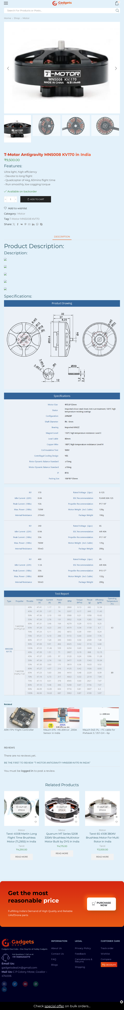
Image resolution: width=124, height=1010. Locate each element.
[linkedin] (33, 224)
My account (109, 964)
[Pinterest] (25, 224)
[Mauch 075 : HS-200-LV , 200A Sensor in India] (61, 717)
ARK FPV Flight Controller (19, 729)
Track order (107, 948)
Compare (106, 959)
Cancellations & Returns (83, 960)
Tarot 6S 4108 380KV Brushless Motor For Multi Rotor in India (102, 837)
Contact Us (57, 953)
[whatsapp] (37, 224)
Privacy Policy (83, 948)
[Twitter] (14, 224)
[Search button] (117, 10)
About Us (56, 948)
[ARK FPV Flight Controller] (22, 717)
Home (7, 18)
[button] (8, 68)
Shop (17, 18)
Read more (21, 857)
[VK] (22, 224)
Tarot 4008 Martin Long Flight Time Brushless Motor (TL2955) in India (21, 837)
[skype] (40, 224)
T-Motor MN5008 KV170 (25, 218)
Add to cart (37, 199)
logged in (27, 770)
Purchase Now (104, 904)
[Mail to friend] (29, 224)
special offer (54, 1006)
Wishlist (105, 953)
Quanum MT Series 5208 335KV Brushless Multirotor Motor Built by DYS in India (62, 837)
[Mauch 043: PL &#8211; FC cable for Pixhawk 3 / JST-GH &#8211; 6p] (101, 717)
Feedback (80, 953)
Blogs (54, 964)
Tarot (22, 846)
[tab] (62, 237)
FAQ (53, 959)
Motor (26, 18)
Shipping (80, 967)
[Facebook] (18, 224)
